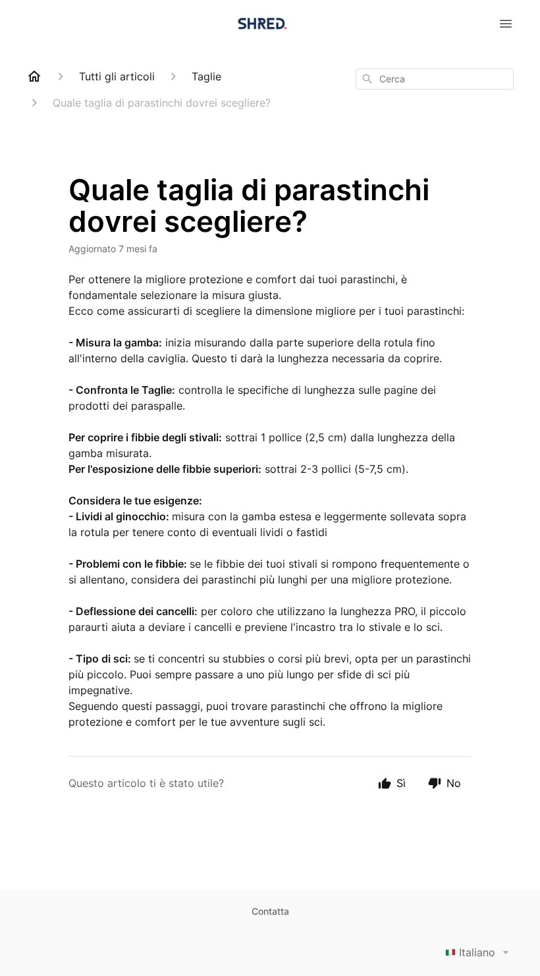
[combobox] (435, 79)
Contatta (270, 911)
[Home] (34, 76)
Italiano (477, 952)
